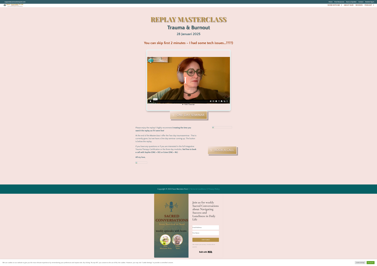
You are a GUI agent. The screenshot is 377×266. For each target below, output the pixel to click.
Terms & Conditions (198, 189)
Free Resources (339, 2)
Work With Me (334, 5)
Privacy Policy (214, 189)
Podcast (368, 5)
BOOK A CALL (224, 150)
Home (331, 2)
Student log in (369, 2)
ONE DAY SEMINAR (191, 115)
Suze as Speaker (351, 2)
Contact (360, 2)
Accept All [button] (370, 262)
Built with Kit (205, 252)
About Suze (349, 5)
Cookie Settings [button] (360, 262)
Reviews (359, 5)
